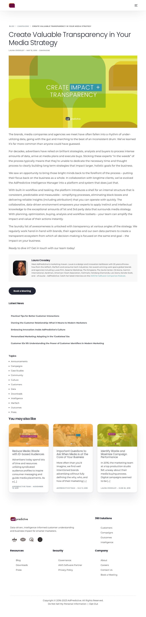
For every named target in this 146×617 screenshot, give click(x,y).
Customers (16, 384)
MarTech (15, 403)
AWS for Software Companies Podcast (108, 276)
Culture (14, 380)
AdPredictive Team (21, 487)
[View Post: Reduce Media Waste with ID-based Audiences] (29, 435)
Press (13, 412)
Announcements (19, 361)
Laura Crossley (16, 50)
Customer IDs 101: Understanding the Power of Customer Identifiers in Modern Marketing (57, 343)
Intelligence (17, 398)
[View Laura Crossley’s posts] (20, 268)
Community (17, 375)
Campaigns (44, 50)
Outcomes (16, 407)
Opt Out (93, 603)
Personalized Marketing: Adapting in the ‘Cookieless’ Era (40, 336)
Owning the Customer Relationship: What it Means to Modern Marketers (49, 323)
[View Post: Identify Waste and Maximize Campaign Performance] (117, 435)
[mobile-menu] (134, 5)
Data (13, 389)
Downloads (16, 393)
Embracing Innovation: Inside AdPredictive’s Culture (38, 329)
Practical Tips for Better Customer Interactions (35, 316)
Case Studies (17, 370)
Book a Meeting (22, 290)
